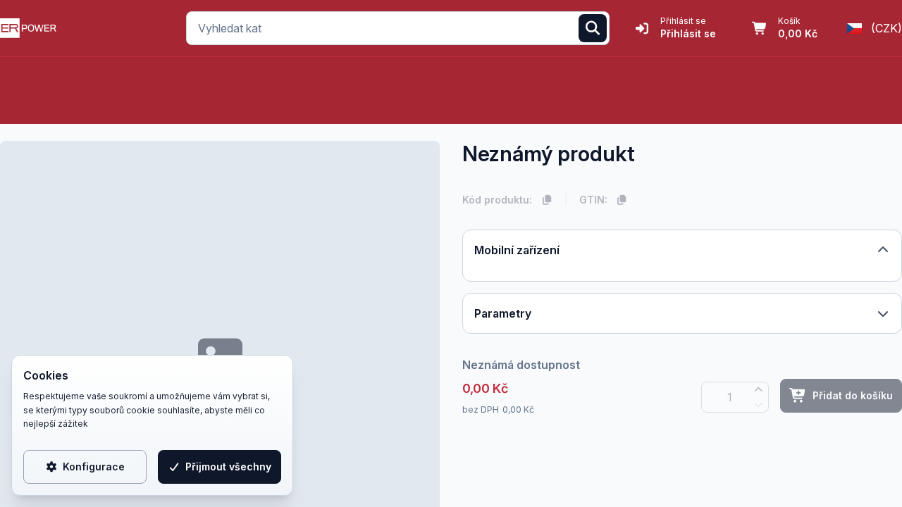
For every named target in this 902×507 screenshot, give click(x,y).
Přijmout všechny (228, 466)
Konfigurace (94, 466)
